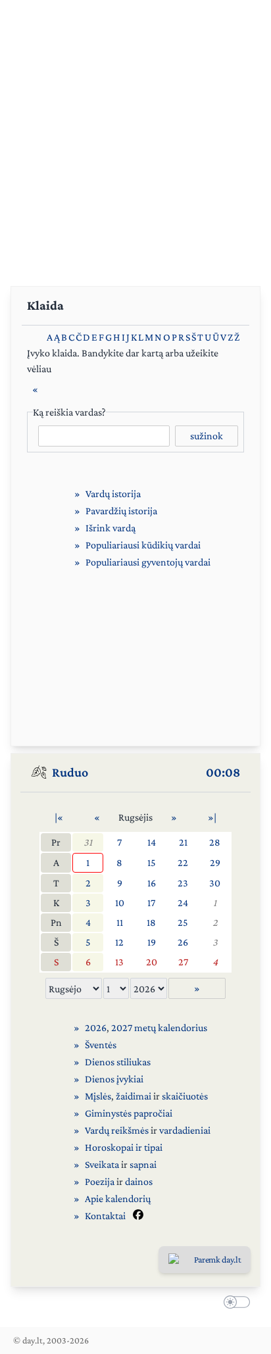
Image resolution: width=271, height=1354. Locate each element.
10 (119, 902)
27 (183, 961)
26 (183, 942)
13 (119, 961)
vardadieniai (184, 1130)
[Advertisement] (135, 135)
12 (119, 942)
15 (151, 862)
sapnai (143, 1164)
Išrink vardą (111, 527)
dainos (139, 1181)
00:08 (223, 772)
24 (183, 902)
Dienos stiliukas (118, 1061)
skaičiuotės (185, 1095)
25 (183, 922)
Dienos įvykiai (114, 1078)
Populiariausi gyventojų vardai (148, 562)
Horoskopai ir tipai (123, 1147)
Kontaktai (105, 1215)
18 (151, 922)
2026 (96, 1027)
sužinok (206, 435)
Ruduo (70, 772)
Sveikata (102, 1164)
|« (59, 817)
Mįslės (98, 1095)
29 (215, 862)
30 (214, 882)
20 (151, 961)
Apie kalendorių (118, 1198)
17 (151, 902)
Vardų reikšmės (117, 1130)
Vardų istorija (113, 493)
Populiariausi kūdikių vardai (143, 544)
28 (214, 842)
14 (151, 842)
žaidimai (133, 1095)
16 (151, 882)
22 (183, 862)
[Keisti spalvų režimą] (234, 1304)
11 (119, 922)
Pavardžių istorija (121, 510)
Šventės (100, 1044)
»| (212, 817)
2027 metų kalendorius (159, 1027)
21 (183, 842)
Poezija (99, 1181)
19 (151, 942)
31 (88, 842)
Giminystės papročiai (128, 1113)
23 (183, 882)
